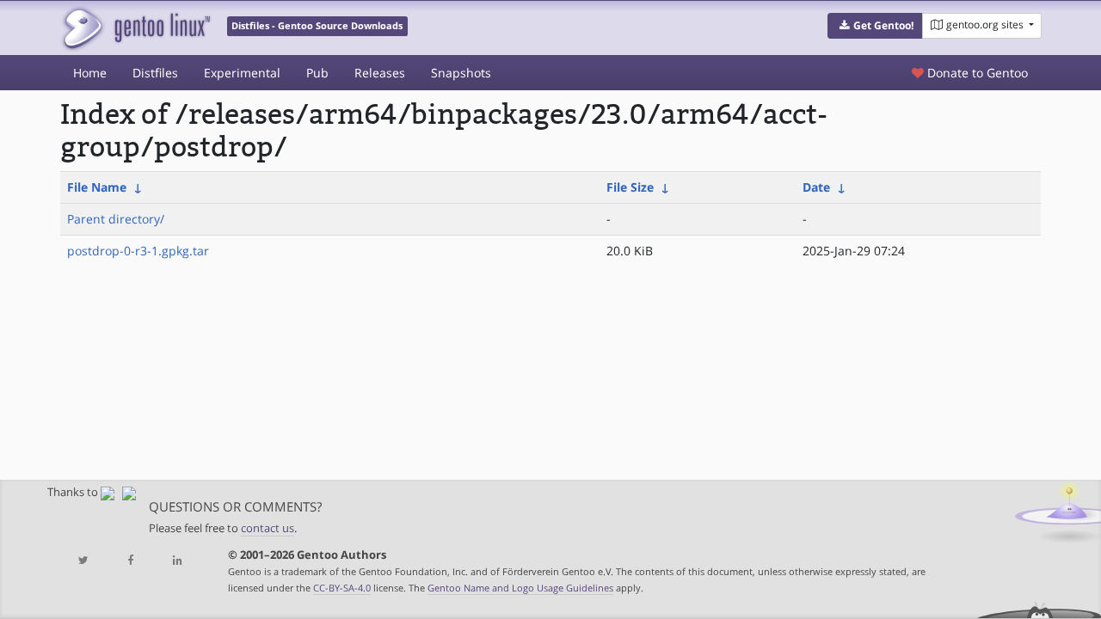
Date (816, 187)
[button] (875, 26)
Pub (317, 72)
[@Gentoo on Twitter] (83, 561)
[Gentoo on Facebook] (130, 561)
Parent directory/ (115, 219)
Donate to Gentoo (976, 72)
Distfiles (155, 72)
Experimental (242, 72)
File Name (96, 187)
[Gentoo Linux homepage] (135, 28)
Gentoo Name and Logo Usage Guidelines (520, 587)
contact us (267, 528)
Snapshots (461, 72)
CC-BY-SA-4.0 (342, 587)
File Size (630, 187)
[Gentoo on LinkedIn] (177, 561)
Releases (379, 72)
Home (90, 72)
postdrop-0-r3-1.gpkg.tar (138, 250)
